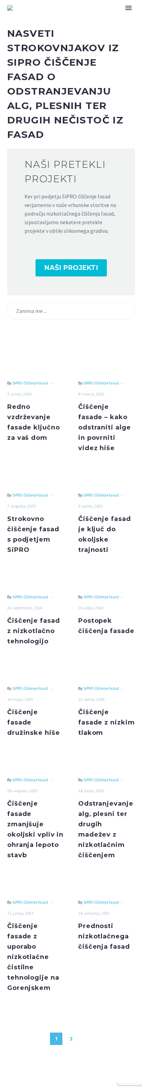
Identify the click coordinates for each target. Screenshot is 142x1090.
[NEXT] (86, 1039)
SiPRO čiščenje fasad (30, 382)
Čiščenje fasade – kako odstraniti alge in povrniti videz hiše (104, 427)
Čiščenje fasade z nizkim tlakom (106, 722)
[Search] (126, 310)
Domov (73, 18)
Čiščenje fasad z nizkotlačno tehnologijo (33, 631)
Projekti (109, 18)
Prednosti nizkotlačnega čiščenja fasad (104, 936)
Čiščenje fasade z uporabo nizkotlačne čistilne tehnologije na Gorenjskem (33, 957)
